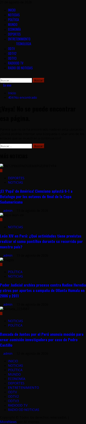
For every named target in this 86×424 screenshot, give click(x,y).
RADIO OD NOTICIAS (20, 68)
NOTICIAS (14, 14)
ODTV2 (12, 53)
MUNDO (12, 24)
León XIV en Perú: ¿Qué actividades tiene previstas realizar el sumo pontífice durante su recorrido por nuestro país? (41, 241)
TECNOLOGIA (23, 43)
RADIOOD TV (15, 63)
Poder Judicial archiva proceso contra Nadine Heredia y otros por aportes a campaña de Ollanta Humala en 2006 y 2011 (43, 290)
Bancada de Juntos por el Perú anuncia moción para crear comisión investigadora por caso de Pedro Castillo (41, 339)
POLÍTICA (13, 19)
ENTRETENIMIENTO (19, 39)
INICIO (12, 10)
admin (8, 210)
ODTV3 (12, 58)
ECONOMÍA (14, 29)
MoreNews (8, 422)
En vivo (6, 85)
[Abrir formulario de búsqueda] (1, 76)
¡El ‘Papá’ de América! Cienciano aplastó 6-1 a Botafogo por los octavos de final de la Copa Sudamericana (36, 196)
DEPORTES (14, 34)
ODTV (11, 48)
